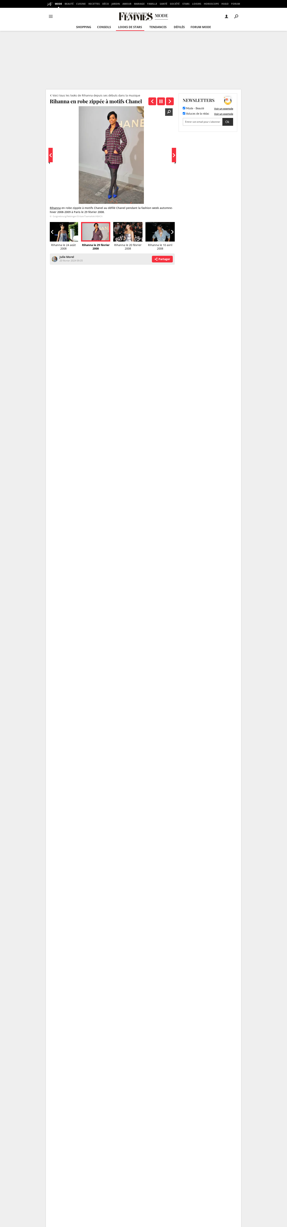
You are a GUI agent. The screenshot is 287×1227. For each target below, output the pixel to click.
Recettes (94, 3)
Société (175, 3)
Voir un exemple (223, 108)
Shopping (83, 27)
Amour (126, 3)
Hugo (225, 3)
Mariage (139, 3)
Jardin (115, 3)
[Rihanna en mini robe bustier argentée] (170, 101)
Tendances (158, 27)
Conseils (104, 27)
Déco (105, 3)
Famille (152, 3)
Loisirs (196, 3)
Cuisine (81, 3)
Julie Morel (67, 257)
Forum (235, 3)
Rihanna (55, 208)
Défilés (179, 27)
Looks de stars (130, 27)
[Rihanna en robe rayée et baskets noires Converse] (152, 101)
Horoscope (211, 3)
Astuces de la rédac (197, 113)
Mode (58, 3)
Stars (186, 3)
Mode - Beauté (194, 108)
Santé (163, 3)
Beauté (69, 3)
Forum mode (201, 27)
